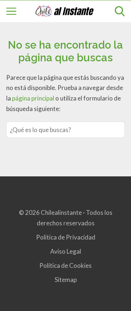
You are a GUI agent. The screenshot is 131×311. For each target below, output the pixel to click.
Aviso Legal (65, 251)
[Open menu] (11, 11)
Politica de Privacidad (65, 237)
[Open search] (120, 11)
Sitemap (66, 279)
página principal (33, 98)
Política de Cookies (65, 265)
